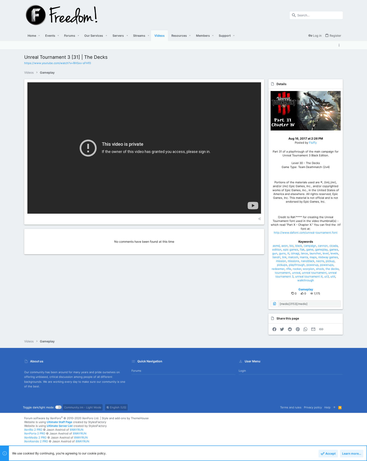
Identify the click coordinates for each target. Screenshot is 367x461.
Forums (136, 370)
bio (291, 245)
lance (304, 253)
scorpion (308, 268)
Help (327, 407)
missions (293, 261)
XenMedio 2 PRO (35, 437)
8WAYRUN (76, 429)
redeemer (278, 268)
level (326, 253)
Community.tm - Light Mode (82, 407)
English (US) (117, 407)
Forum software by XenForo (61, 418)
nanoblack (307, 261)
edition (276, 249)
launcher (315, 253)
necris (320, 261)
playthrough (297, 264)
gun (274, 253)
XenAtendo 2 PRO (36, 441)
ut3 (326, 276)
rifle (288, 268)
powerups (326, 264)
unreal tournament (314, 272)
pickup (330, 261)
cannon (323, 245)
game (309, 249)
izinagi (295, 253)
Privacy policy (313, 407)
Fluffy (313, 142)
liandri (276, 257)
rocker (297, 268)
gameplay (321, 249)
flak (302, 249)
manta (304, 257)
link (284, 257)
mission (281, 261)
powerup (312, 264)
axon (284, 245)
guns (282, 253)
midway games (328, 257)
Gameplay (305, 289)
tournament (282, 272)
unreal (296, 272)
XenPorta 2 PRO (34, 433)
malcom (293, 257)
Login (242, 370)
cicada (333, 245)
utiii (332, 276)
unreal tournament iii (309, 276)
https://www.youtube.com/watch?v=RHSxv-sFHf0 (57, 63)
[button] (39, 36)
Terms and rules (290, 407)
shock (320, 268)
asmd (276, 245)
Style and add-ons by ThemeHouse (125, 418)
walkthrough (305, 280)
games (333, 249)
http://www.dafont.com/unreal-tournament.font (305, 232)
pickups (282, 264)
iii (288, 253)
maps (313, 257)
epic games (290, 249)
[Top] (334, 407)
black (298, 245)
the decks (332, 268)
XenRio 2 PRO (33, 429)
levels (334, 253)
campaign (310, 245)
